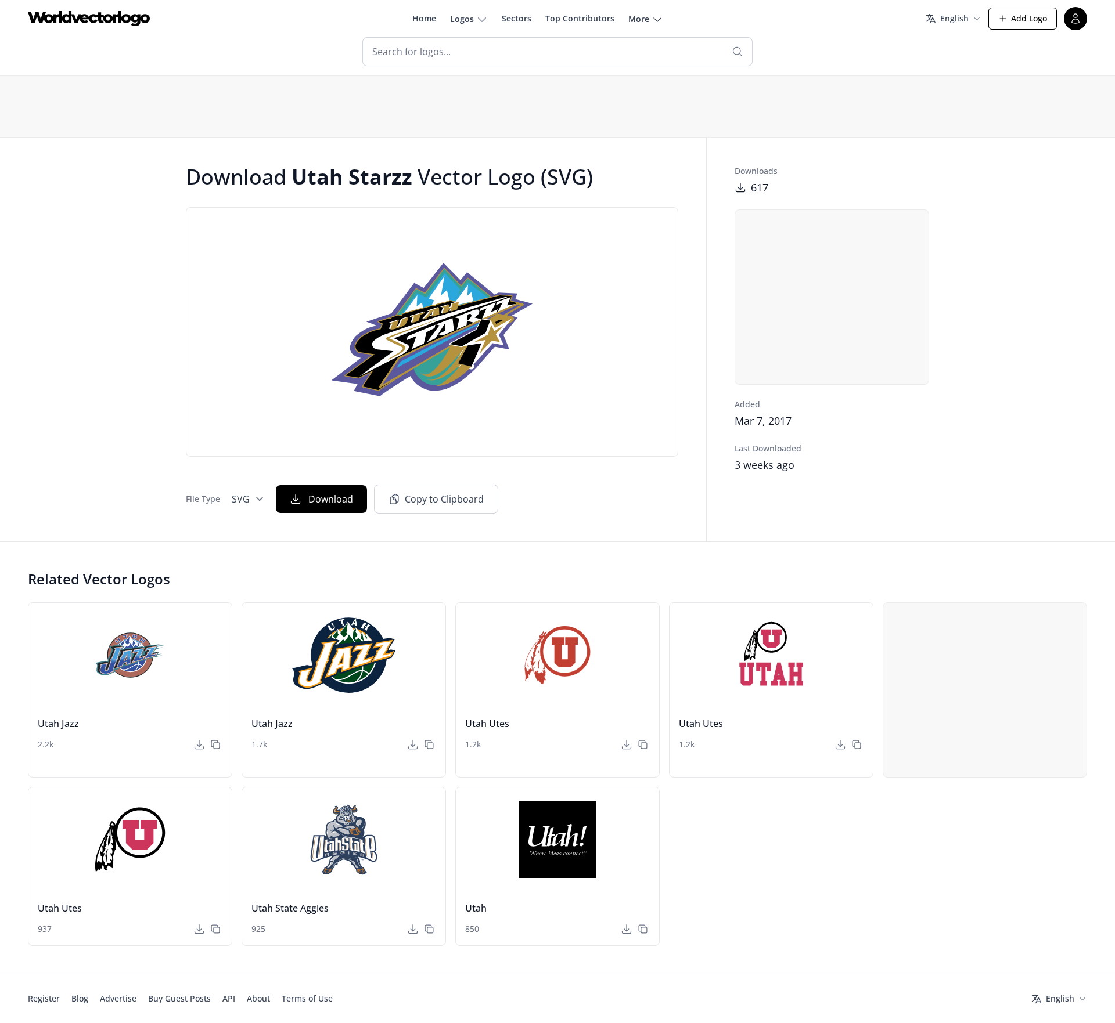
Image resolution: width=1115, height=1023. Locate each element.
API (228, 998)
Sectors (516, 18)
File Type (203, 498)
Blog (79, 998)
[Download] (199, 744)
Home (424, 18)
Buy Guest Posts (179, 998)
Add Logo (1029, 18)
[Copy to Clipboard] (215, 744)
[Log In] (1075, 18)
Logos (462, 18)
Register (44, 998)
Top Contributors (579, 18)
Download (330, 499)
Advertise (118, 998)
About (258, 998)
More (638, 18)
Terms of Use (307, 998)
